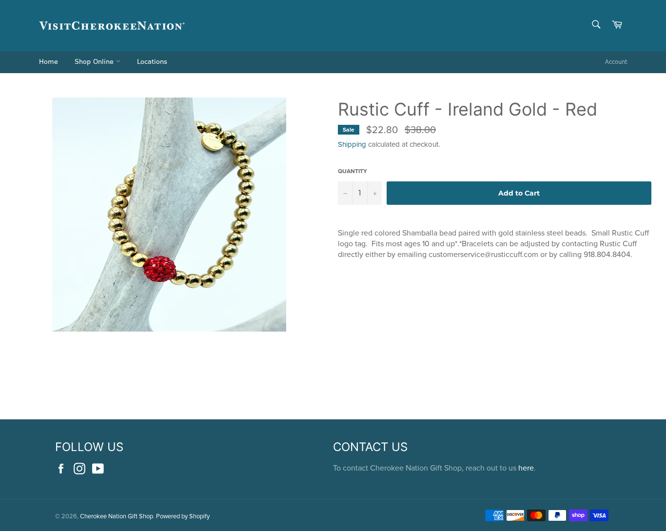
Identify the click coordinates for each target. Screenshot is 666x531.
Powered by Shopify (183, 515)
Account (616, 62)
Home (48, 62)
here (526, 467)
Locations (152, 62)
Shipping (352, 144)
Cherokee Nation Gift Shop (116, 515)
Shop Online (95, 62)
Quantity (352, 171)
